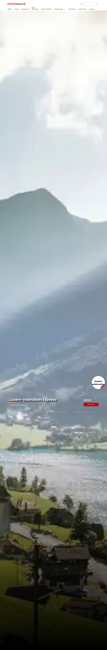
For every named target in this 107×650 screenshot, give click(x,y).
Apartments (25, 9)
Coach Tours (82, 9)
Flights (10, 9)
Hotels (17, 9)
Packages (35, 8)
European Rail (59, 9)
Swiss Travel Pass (46, 9)
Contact (92, 9)
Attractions (71, 9)
